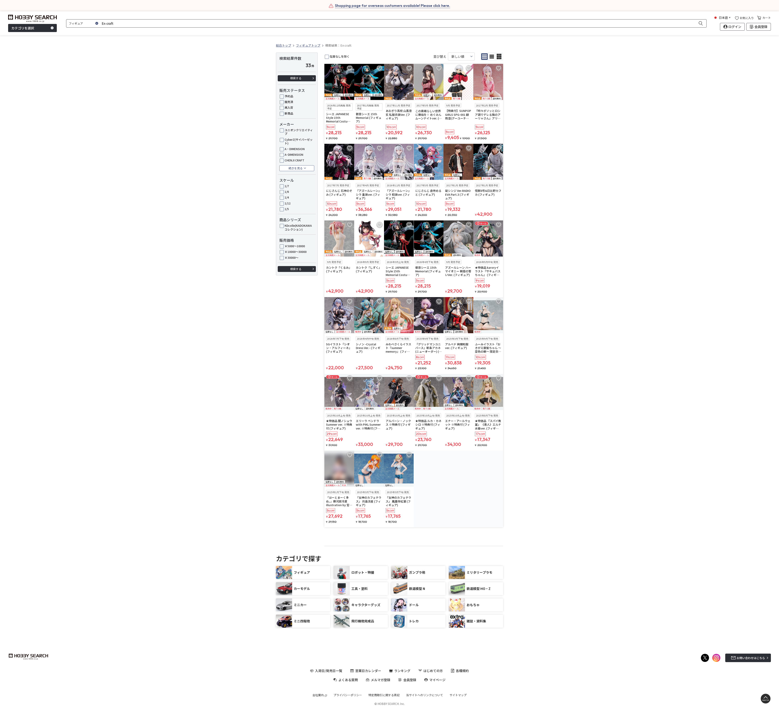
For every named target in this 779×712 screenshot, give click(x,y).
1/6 (287, 191)
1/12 (288, 203)
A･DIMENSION (294, 154)
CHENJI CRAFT (294, 160)
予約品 (289, 96)
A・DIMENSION (295, 149)
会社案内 (318, 695)
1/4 (287, 197)
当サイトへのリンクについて (424, 695)
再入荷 (289, 107)
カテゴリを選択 (22, 28)
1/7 (287, 186)
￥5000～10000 (295, 246)
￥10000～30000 (296, 251)
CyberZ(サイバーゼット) (299, 141)
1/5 (287, 209)
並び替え (439, 56)
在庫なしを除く (340, 56)
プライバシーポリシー (348, 695)
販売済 (289, 102)
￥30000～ (291, 257)
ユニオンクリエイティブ (299, 131)
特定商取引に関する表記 (384, 695)
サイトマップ (458, 695)
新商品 (289, 113)
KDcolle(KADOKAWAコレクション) (298, 227)
